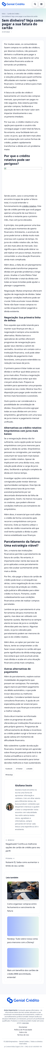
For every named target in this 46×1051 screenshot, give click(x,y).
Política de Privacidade (23, 1030)
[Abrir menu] (41, 4)
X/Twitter (19, 769)
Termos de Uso (23, 1035)
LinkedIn (29, 769)
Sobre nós (23, 1032)
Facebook (8, 769)
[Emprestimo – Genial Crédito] (13, 4)
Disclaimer (23, 1027)
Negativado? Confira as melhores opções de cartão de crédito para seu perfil (23, 845)
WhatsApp (9, 775)
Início (3, 14)
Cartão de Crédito (13, 14)
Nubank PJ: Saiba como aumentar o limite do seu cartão (22, 862)
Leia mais (25, 1023)
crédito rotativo (29, 206)
